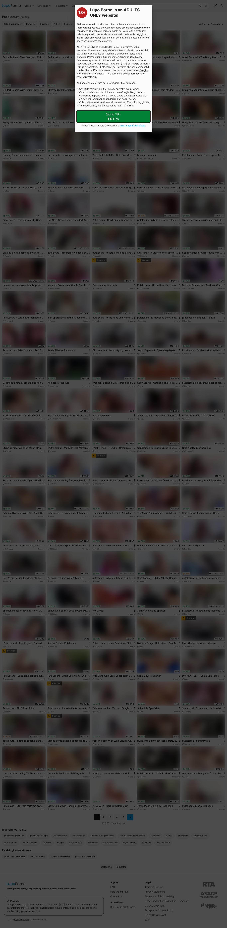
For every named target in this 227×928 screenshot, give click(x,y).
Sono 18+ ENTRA (113, 116)
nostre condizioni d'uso (132, 125)
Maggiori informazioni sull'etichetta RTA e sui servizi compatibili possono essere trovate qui (112, 73)
